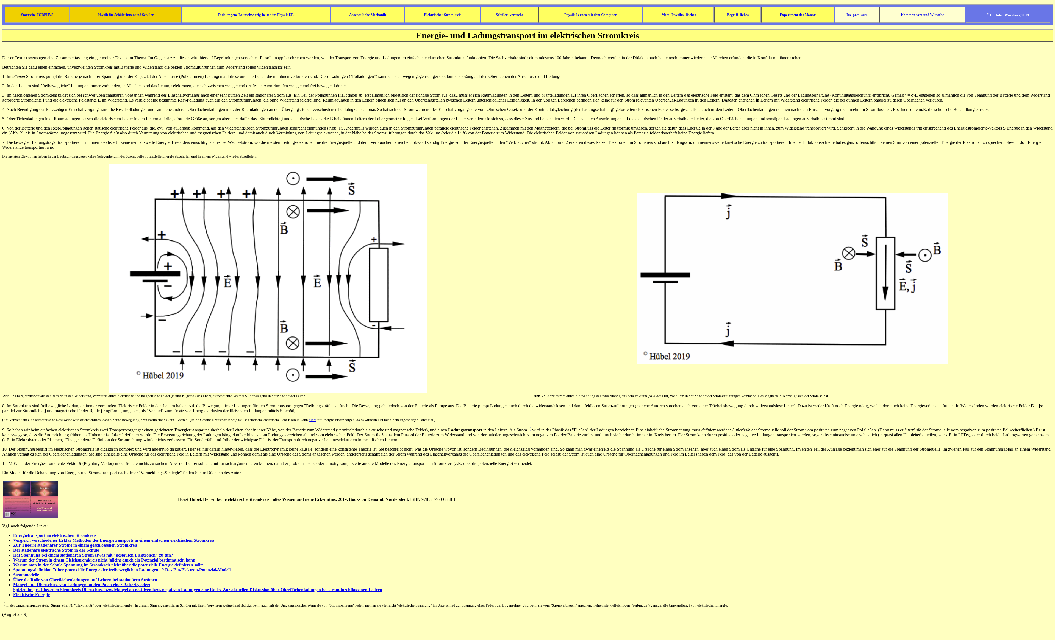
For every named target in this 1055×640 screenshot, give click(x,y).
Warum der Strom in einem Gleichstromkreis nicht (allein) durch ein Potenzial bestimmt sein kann (104, 560)
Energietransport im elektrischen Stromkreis (54, 535)
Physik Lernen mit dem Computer (590, 15)
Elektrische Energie (31, 594)
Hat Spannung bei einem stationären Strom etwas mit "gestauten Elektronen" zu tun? (93, 555)
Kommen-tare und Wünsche (922, 15)
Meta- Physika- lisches (679, 15)
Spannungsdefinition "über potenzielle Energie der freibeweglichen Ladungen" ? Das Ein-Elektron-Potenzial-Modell (122, 570)
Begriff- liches (737, 15)
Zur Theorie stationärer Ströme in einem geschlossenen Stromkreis (75, 545)
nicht (312, 420)
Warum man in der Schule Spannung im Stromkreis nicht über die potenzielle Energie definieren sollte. (109, 565)
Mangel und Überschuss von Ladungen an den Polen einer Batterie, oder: (81, 584)
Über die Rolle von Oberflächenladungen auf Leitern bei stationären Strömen (85, 579)
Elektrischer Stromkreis (442, 15)
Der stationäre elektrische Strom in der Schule (56, 550)
